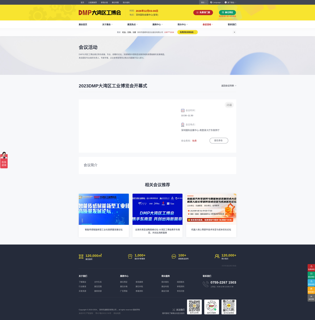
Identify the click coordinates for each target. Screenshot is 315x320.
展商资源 (98, 291)
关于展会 (106, 24)
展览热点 (131, 24)
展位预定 (229, 12)
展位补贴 (139, 286)
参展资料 (139, 291)
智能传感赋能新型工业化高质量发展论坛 (104, 230)
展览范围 (98, 286)
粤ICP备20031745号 (103, 313)
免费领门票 (205, 12)
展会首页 (83, 24)
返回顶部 (311, 299)
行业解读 (82, 286)
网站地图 (117, 313)
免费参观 (311, 269)
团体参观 (311, 284)
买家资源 (82, 291)
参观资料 (180, 286)
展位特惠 (115, 2)
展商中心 (156, 24)
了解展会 (82, 282)
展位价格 (123, 286)
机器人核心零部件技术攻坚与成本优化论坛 (211, 230)
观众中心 (182, 24)
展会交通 (165, 291)
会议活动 (207, 24)
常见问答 (180, 291)
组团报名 (180, 282)
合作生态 (98, 282)
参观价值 (104, 2)
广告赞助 (123, 291)
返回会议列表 (227, 86)
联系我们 (232, 24)
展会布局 (165, 286)
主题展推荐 (92, 2)
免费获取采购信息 (187, 32)
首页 (82, 2)
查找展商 (139, 282)
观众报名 (165, 282)
